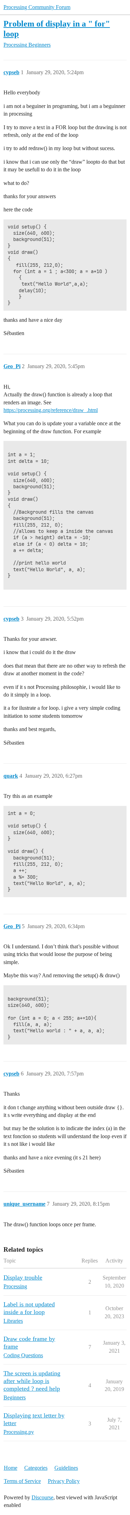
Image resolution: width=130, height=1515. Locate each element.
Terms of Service (22, 1481)
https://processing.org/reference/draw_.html (50, 410)
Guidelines (66, 1468)
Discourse (42, 1497)
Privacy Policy (64, 1481)
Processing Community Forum (36, 7)
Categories (35, 1468)
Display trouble (22, 1277)
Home (10, 1468)
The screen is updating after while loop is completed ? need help (31, 1381)
